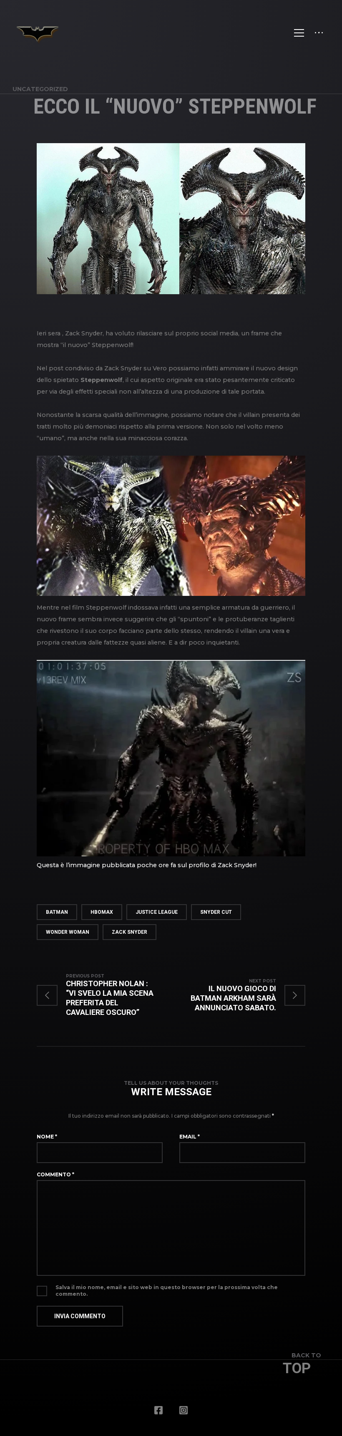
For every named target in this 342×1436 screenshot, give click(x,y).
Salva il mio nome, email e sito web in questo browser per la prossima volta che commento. (166, 1290)
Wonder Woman (67, 932)
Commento (55, 1174)
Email (189, 1136)
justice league (157, 912)
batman (57, 912)
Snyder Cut (216, 912)
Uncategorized (40, 89)
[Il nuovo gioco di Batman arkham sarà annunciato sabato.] (238, 995)
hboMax (102, 912)
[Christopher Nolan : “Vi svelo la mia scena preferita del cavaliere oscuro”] (104, 995)
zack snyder (129, 932)
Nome (47, 1136)
